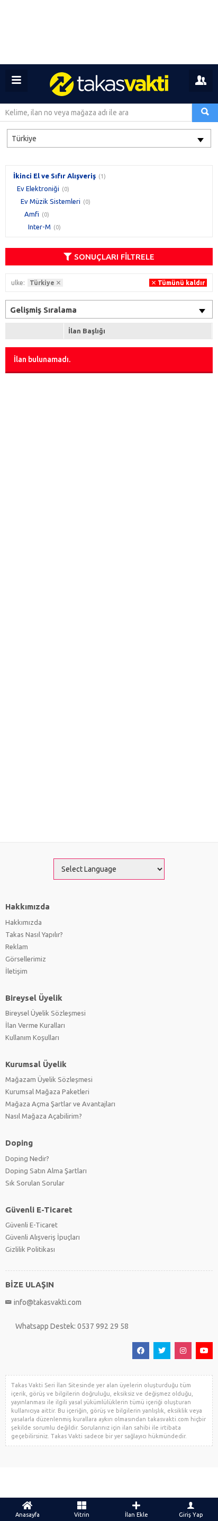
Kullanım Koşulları (32, 1037)
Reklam (16, 946)
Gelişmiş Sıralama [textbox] (43, 309)
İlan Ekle (136, 1514)
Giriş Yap (191, 1514)
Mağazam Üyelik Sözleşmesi (49, 1079)
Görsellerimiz (25, 959)
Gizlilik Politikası (30, 1249)
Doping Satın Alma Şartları (46, 1170)
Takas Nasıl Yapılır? (34, 934)
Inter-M (39, 226)
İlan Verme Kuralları (35, 1025)
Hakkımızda (23, 922)
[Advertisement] (109, 32)
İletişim (16, 971)
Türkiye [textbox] (24, 138)
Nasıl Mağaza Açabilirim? (43, 1116)
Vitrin (81, 1514)
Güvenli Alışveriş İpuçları (42, 1237)
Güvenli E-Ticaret (31, 1224)
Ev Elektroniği (38, 188)
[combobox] (109, 138)
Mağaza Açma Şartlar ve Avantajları (60, 1103)
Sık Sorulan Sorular (35, 1183)
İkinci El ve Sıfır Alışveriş (54, 175)
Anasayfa (27, 1514)
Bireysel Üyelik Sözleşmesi (45, 1013)
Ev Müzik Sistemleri (50, 201)
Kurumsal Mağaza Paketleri (47, 1091)
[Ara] (205, 113)
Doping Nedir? (27, 1158)
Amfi (31, 214)
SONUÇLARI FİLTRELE (114, 256)
